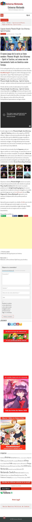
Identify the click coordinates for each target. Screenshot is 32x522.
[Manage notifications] (4, 517)
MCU (11, 466)
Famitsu (1, 463)
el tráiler (23, 202)
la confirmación (19, 192)
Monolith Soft (15, 466)
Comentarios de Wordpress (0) (8, 270)
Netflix (29, 466)
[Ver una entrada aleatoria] (29, 15)
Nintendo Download (12, 469)
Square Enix (22, 475)
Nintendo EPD (20, 469)
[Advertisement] (16, 233)
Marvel (2, 466)
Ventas (20, 477)
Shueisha (16, 475)
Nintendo (4, 468)
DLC (23, 461)
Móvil (22, 466)
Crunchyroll (10, 461)
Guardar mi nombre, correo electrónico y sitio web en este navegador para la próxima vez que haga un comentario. (7, 308)
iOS (21, 463)
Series (12, 475)
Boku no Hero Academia (22, 457)
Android (2, 457)
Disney (19, 461)
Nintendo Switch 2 (20, 472)
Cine (1, 460)
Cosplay (5, 461)
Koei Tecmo (25, 463)
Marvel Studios (7, 466)
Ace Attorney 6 (5, 72)
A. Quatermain (11, 34)
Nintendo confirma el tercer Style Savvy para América (13, 259)
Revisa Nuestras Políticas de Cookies (16, 506)
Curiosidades (15, 461)
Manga (29, 463)
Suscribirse (6, 489)
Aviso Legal (16, 500)
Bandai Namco (14, 457)
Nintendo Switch (7, 472)
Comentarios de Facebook (20, 270)
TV (18, 477)
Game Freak (6, 463)
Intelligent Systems (17, 463)
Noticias (9, 22)
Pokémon (2, 475)
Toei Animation (14, 477)
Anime (7, 457)
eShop (26, 460)
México (19, 466)
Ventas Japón (24, 477)
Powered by (3, 491)
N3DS (25, 466)
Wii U (28, 477)
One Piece (27, 472)
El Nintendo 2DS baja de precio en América (11, 253)
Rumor (7, 475)
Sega (10, 475)
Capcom (29, 457)
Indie (10, 463)
